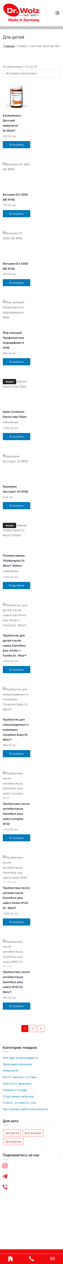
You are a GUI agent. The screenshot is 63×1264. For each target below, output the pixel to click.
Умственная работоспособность (25, 1109)
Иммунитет (11, 1070)
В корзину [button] (16, 144)
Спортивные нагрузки (18, 1096)
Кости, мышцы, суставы (20, 1077)
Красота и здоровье (17, 1083)
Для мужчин (14, 1141)
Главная (9, 46)
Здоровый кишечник (17, 1064)
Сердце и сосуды (15, 1090)
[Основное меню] (57, 13)
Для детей (12, 1133)
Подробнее (16, 585)
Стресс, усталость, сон (19, 1102)
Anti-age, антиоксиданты (20, 1057)
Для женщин (33, 1133)
